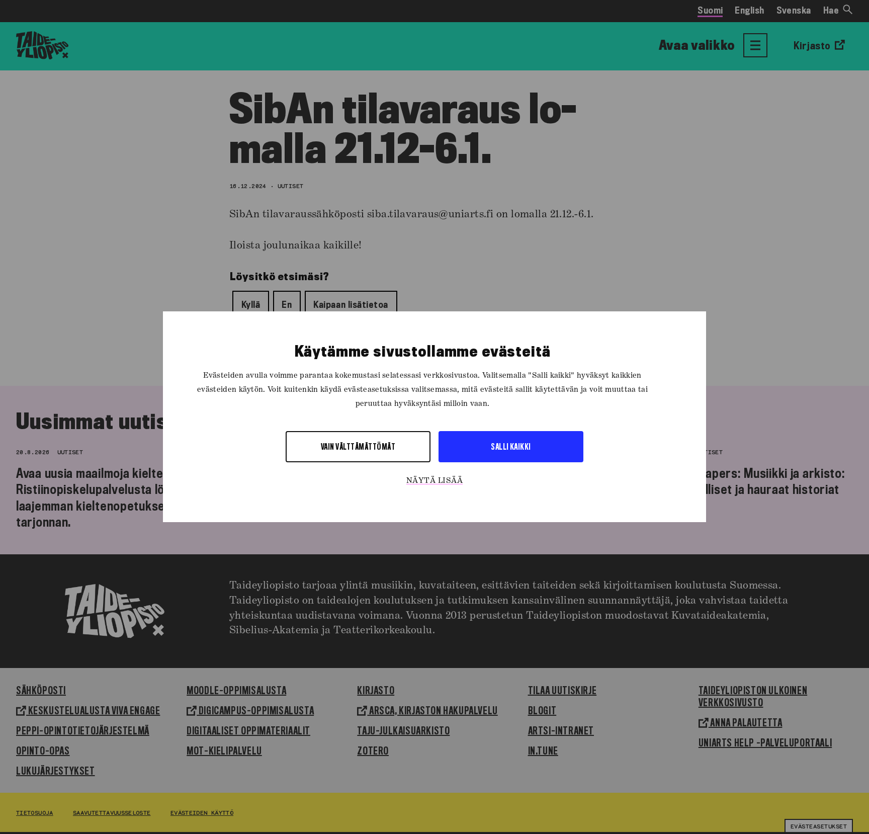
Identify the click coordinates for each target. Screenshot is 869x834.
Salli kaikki (511, 447)
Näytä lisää (434, 481)
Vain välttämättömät (358, 447)
